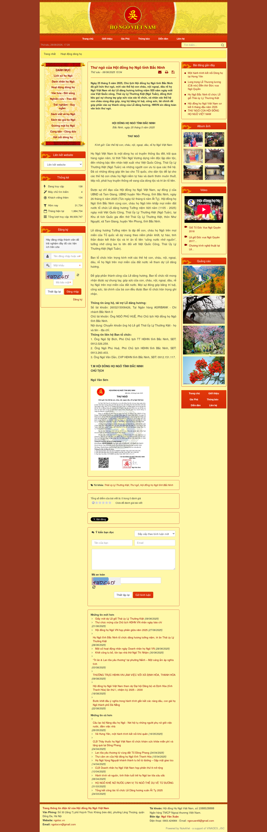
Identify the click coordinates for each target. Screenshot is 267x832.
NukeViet (185, 828)
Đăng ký (77, 299)
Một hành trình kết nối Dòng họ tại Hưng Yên (205, 75)
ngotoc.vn (59, 820)
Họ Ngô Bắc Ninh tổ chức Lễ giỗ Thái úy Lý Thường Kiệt (204, 96)
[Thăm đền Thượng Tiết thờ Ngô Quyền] (193, 172)
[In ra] (167, 72)
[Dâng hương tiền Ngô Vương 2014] (214, 139)
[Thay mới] (78, 275)
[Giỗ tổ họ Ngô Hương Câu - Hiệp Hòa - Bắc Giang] (193, 156)
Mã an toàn (98, 574)
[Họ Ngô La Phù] (214, 156)
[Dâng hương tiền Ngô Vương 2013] (193, 139)
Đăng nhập (73, 291)
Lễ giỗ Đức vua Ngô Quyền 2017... (204, 239)
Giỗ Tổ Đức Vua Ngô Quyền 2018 (205, 229)
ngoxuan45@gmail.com (200, 820)
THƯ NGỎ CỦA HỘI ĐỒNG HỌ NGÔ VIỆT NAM (203, 112)
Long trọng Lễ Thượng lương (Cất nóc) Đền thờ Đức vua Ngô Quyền (204, 86)
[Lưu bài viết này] (173, 72)
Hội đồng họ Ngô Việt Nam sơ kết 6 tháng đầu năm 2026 (205, 105)
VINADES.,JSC (215, 828)
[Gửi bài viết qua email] (160, 72)
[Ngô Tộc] (132, 17)
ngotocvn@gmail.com (63, 824)
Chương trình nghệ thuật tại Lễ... (204, 247)
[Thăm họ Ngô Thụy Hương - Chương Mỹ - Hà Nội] (214, 172)
